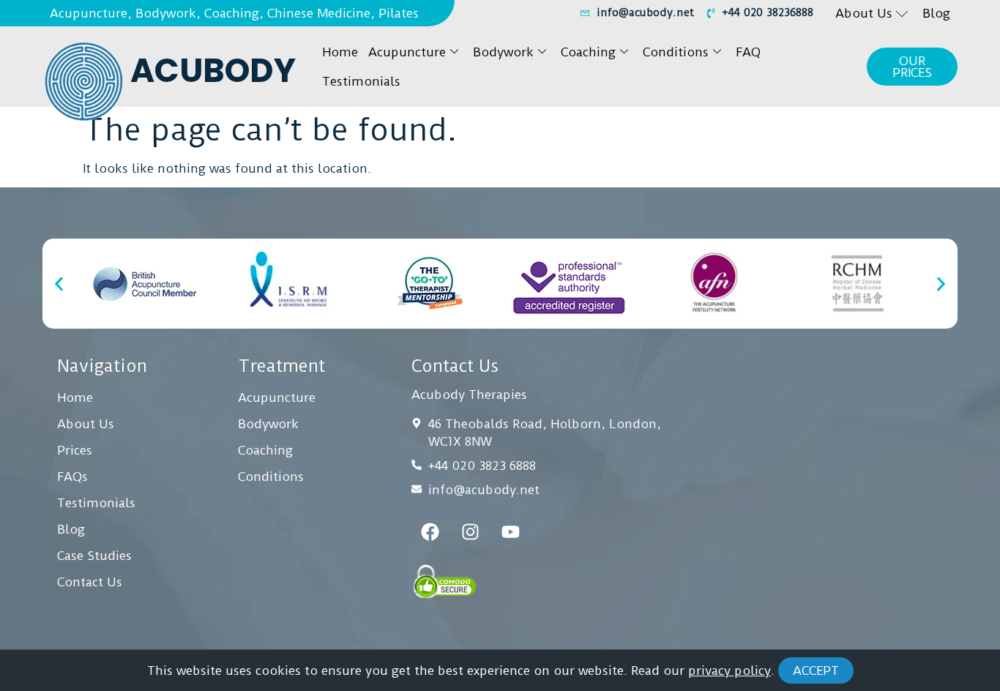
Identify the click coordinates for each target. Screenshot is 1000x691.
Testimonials (361, 81)
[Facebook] (429, 531)
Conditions (676, 52)
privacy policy (729, 670)
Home (340, 52)
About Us (863, 13)
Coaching (588, 52)
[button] (59, 283)
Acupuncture (407, 52)
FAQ (748, 52)
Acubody (213, 71)
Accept (816, 670)
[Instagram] (470, 531)
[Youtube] (510, 531)
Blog (936, 13)
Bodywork (503, 52)
